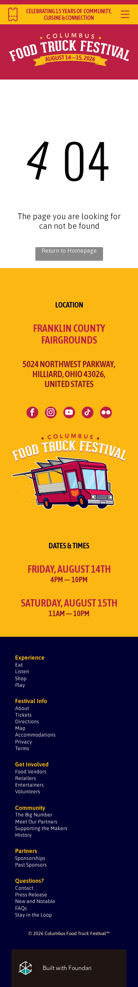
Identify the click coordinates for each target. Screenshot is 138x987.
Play (20, 685)
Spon (20, 858)
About (22, 708)
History (23, 835)
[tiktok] (87, 413)
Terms (22, 748)
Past (20, 865)
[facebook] (32, 413)
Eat (19, 665)
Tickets (23, 715)
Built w (51, 968)
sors (31, 858)
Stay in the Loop (33, 915)
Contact (24, 888)
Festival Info (31, 701)
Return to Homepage (69, 250)
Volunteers (27, 791)
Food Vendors (30, 772)
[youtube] (69, 413)
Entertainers (29, 785)
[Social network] (106, 413)
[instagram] (51, 413)
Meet (21, 822)
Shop (20, 678)
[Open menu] (125, 14)
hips (40, 858)
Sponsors (36, 865)
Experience (30, 657)
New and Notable (35, 901)
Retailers (25, 778)
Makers (58, 828)
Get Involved (32, 764)
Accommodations (35, 735)
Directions (27, 721)
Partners (47, 822)
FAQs (21, 908)
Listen (22, 671)
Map (20, 728)
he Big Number (35, 815)
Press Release (31, 895)
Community (30, 807)
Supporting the (32, 828)
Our (32, 822)
